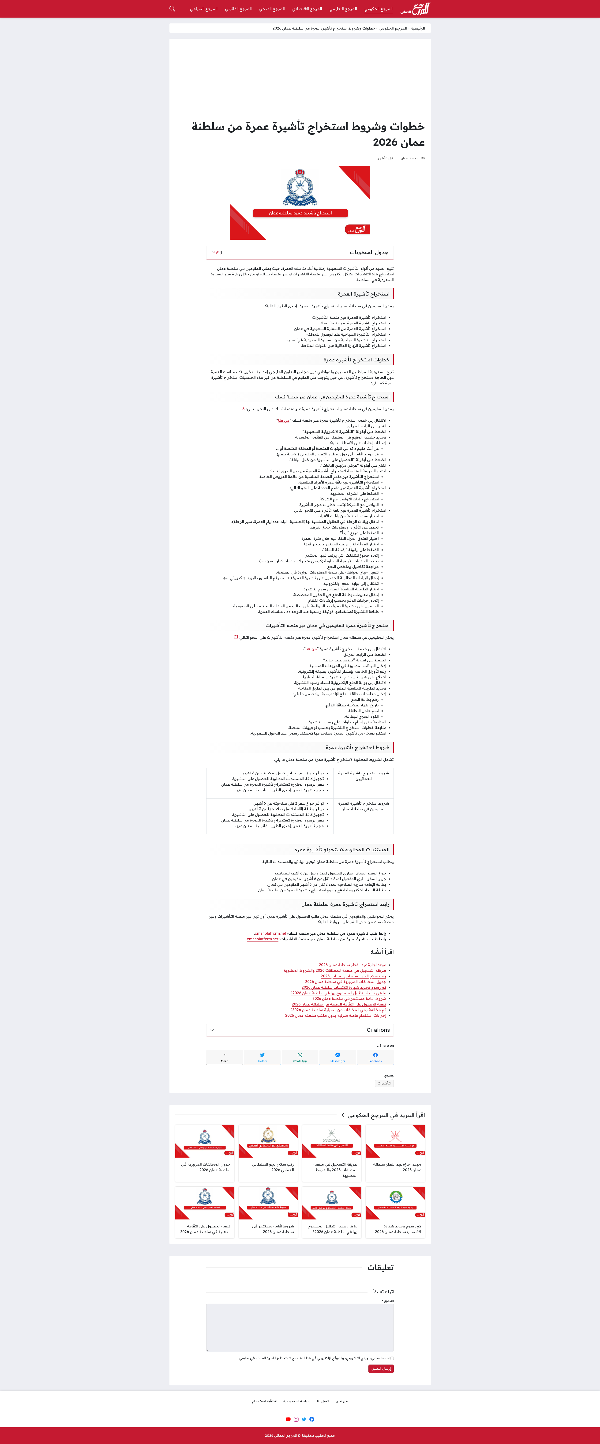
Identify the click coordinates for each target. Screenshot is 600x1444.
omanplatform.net (270, 933)
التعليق (388, 1301)
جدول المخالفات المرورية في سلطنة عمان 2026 (345, 981)
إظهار (217, 252)
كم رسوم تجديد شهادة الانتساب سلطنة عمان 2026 (344, 987)
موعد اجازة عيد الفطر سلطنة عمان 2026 (352, 964)
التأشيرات (384, 1083)
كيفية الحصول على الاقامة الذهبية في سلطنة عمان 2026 (339, 1004)
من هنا (283, 420)
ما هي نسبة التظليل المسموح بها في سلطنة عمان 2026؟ (338, 992)
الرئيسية (418, 28)
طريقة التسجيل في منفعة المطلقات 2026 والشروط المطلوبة (335, 970)
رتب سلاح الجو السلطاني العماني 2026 (353, 976)
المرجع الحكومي (393, 28)
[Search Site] (172, 8)
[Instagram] (296, 1419)
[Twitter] (304, 1419)
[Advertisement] (300, 80)
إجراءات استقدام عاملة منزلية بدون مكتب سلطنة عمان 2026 (335, 1015)
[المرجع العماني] (415, 8)
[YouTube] (288, 1419)
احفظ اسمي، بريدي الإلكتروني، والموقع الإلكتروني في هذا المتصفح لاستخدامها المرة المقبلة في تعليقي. (314, 1358)
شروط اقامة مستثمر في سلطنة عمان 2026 (349, 998)
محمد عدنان (409, 158)
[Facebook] (311, 1419)
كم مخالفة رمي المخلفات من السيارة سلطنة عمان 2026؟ (338, 1009)
